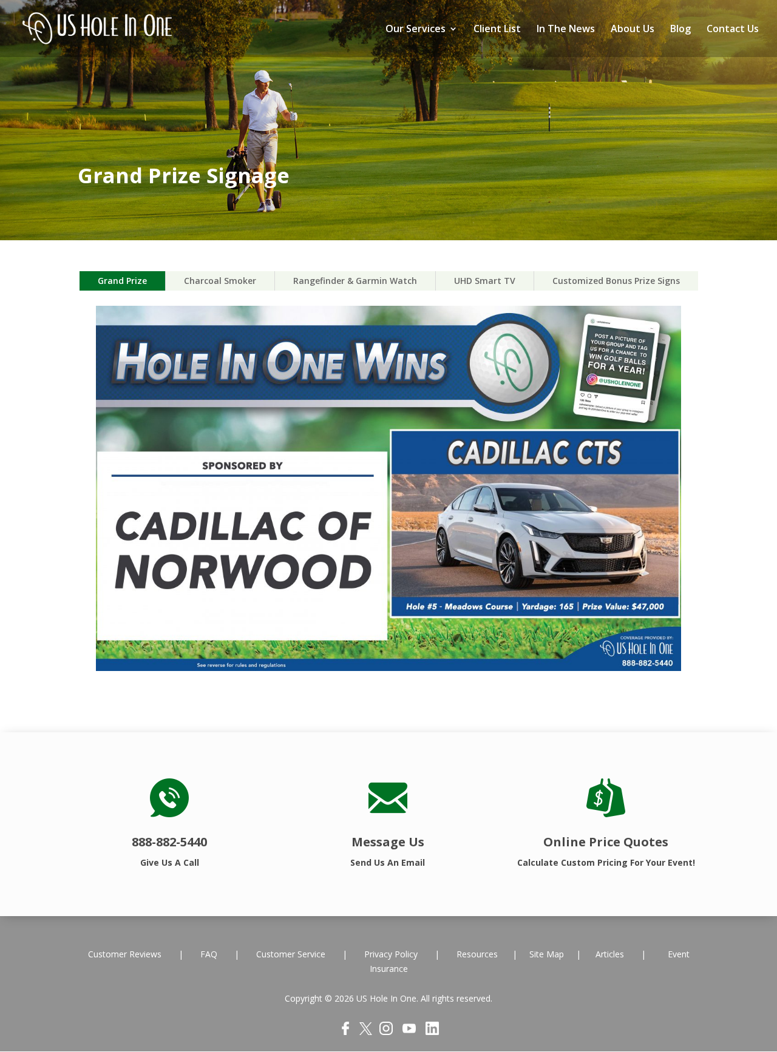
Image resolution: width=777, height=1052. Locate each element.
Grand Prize (122, 280)
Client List (497, 29)
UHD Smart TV (484, 280)
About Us (632, 29)
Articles (609, 954)
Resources (478, 954)
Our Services (415, 29)
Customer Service (290, 954)
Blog (680, 29)
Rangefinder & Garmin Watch (355, 280)
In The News (566, 29)
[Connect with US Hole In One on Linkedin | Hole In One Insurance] (432, 1031)
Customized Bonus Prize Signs (616, 280)
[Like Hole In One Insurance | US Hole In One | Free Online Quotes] (345, 1031)
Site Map (546, 954)
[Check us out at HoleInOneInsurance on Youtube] (409, 1031)
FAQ (210, 954)
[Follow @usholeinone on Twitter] (365, 1031)
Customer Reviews (126, 954)
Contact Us (733, 29)
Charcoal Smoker (220, 280)
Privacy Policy (390, 954)
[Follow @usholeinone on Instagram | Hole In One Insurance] (386, 1031)
